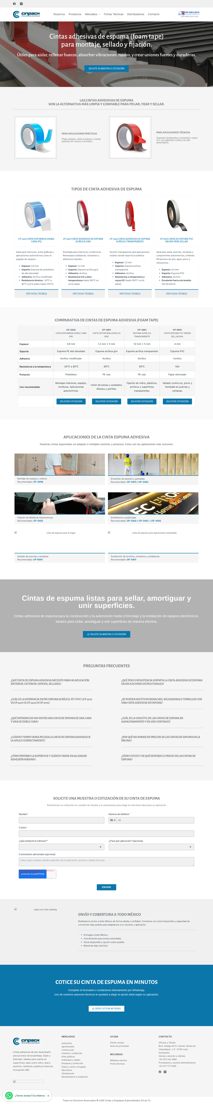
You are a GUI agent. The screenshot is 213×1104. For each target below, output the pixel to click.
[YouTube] (21, 3)
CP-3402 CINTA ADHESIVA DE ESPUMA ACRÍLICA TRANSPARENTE (130, 240)
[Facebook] (14, 3)
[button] (52, 683)
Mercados (91, 14)
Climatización (68, 1073)
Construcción (68, 1050)
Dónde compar (117, 1042)
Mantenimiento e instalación (75, 1077)
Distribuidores (135, 14)
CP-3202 (131, 520)
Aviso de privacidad (119, 1046)
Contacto (154, 14)
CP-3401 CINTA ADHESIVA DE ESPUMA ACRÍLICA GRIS (83, 240)
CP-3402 (143, 482)
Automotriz (67, 1043)
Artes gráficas (68, 1056)
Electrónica (67, 1070)
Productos (75, 14)
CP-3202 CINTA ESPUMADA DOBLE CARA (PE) (36, 240)
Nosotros (59, 14)
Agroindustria (68, 1046)
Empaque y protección (72, 1063)
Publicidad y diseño (71, 1060)
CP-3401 (132, 482)
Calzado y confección (72, 1053)
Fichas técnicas (113, 14)
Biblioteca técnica (118, 1060)
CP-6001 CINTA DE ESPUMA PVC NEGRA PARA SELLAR (176, 240)
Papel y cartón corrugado (74, 1066)
